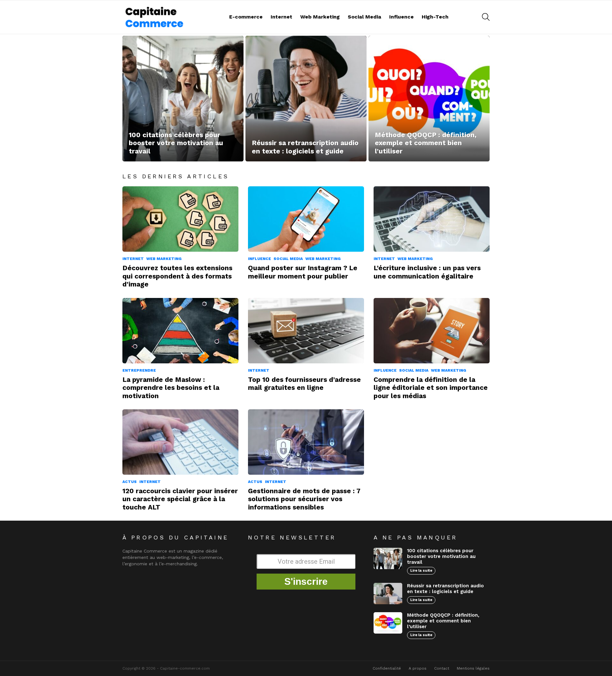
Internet (281, 17)
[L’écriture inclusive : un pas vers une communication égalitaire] (432, 219)
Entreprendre (139, 370)
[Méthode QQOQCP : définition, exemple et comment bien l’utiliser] (429, 98)
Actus (129, 481)
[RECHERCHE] (486, 17)
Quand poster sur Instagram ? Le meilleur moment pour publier (302, 272)
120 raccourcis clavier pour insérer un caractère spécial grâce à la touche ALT (180, 499)
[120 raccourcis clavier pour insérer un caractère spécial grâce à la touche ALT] (180, 442)
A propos (417, 668)
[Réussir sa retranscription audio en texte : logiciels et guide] (306, 98)
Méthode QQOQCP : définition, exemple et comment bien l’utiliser (443, 620)
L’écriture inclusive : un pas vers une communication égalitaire (427, 272)
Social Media (364, 17)
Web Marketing (320, 17)
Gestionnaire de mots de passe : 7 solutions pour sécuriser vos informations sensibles (304, 499)
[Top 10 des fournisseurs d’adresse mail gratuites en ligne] (306, 330)
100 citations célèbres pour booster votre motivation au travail (441, 556)
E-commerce (246, 17)
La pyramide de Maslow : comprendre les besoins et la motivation (170, 387)
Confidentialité (387, 668)
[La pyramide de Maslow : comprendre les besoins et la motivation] (180, 330)
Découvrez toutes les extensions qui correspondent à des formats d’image (177, 276)
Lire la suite (421, 570)
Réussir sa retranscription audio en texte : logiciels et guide (445, 588)
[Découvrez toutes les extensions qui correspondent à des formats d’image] (180, 219)
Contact (441, 668)
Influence (401, 17)
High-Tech (435, 17)
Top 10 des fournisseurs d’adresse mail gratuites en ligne (304, 383)
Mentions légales (473, 668)
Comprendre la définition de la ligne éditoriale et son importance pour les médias (431, 387)
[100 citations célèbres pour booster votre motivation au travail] (183, 98)
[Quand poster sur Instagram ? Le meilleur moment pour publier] (306, 219)
